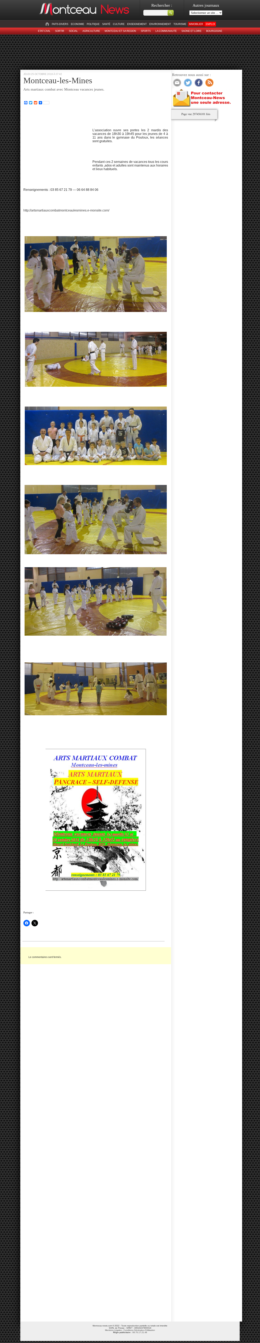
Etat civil (44, 31)
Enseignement (137, 24)
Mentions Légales (113, 1330)
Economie (77, 24)
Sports (146, 31)
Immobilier (196, 24)
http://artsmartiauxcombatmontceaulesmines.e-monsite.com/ (66, 210)
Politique (93, 24)
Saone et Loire (191, 31)
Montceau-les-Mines (57, 80)
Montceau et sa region (120, 31)
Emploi (210, 24)
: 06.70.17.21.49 (130, 1332)
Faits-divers (60, 24)
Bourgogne (214, 31)
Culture (119, 24)
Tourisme (179, 24)
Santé (106, 24)
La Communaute (166, 31)
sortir (59, 31)
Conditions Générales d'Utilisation (139, 1330)
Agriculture (91, 31)
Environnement (160, 24)
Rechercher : (161, 5)
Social (73, 31)
